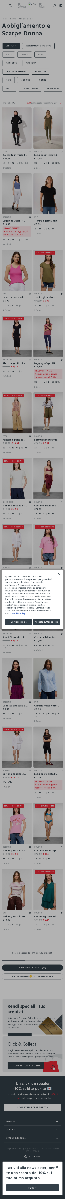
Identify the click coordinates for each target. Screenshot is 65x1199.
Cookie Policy (18, 613)
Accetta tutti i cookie (46, 622)
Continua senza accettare (59, 574)
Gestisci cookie (18, 622)
